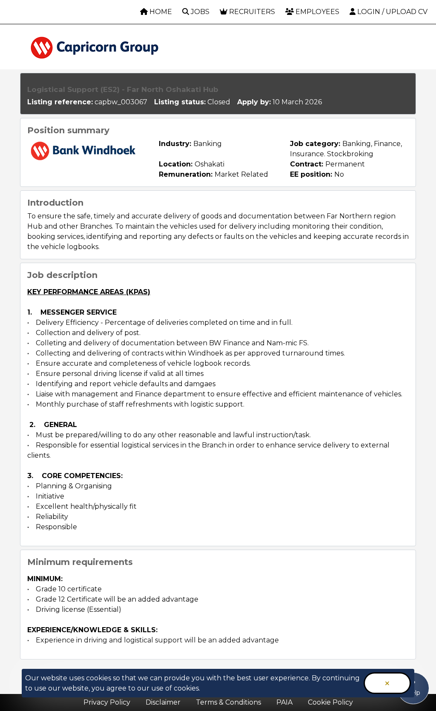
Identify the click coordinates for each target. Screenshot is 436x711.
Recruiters (251, 12)
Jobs (199, 12)
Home (160, 12)
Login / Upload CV (391, 12)
